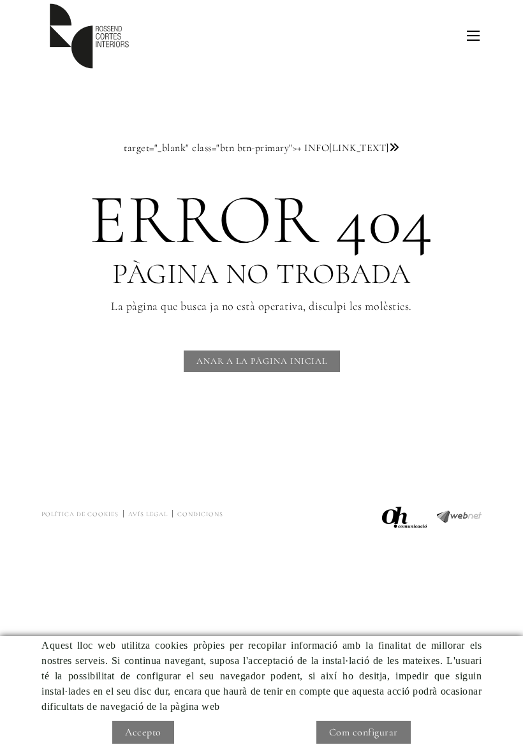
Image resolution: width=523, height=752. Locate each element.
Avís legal (148, 514)
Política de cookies (80, 514)
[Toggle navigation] (473, 35)
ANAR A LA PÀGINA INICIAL (261, 361)
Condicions (200, 514)
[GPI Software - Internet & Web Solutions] (459, 515)
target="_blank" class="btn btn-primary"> (256, 147)
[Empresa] (89, 36)
